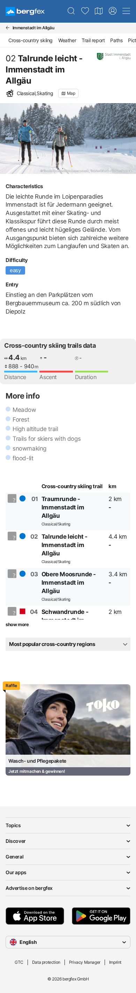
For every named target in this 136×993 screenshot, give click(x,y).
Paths (116, 40)
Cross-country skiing (30, 40)
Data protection (46, 962)
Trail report (93, 40)
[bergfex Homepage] (25, 11)
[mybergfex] (113, 11)
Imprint (115, 962)
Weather (67, 40)
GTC (19, 962)
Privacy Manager (84, 962)
